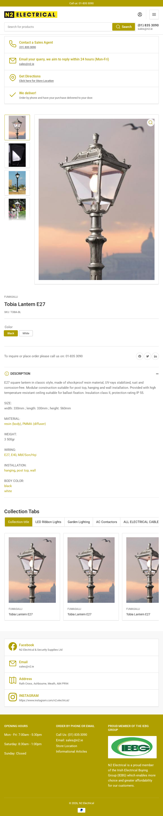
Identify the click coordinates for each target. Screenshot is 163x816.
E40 (13, 455)
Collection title (18, 522)
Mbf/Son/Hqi (27, 455)
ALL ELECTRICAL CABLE (141, 522)
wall (33, 470)
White (25, 333)
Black (10, 333)
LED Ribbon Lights (48, 522)
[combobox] (70, 26)
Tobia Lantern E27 (21, 614)
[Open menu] (154, 14)
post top (23, 470)
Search (127, 27)
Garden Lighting (79, 522)
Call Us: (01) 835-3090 (71, 735)
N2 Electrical (86, 803)
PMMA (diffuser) (34, 424)
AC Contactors (106, 522)
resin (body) (12, 424)
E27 (7, 455)
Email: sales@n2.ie (69, 740)
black (8, 486)
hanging (9, 470)
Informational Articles (71, 751)
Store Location (66, 746)
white (8, 491)
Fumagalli (11, 296)
